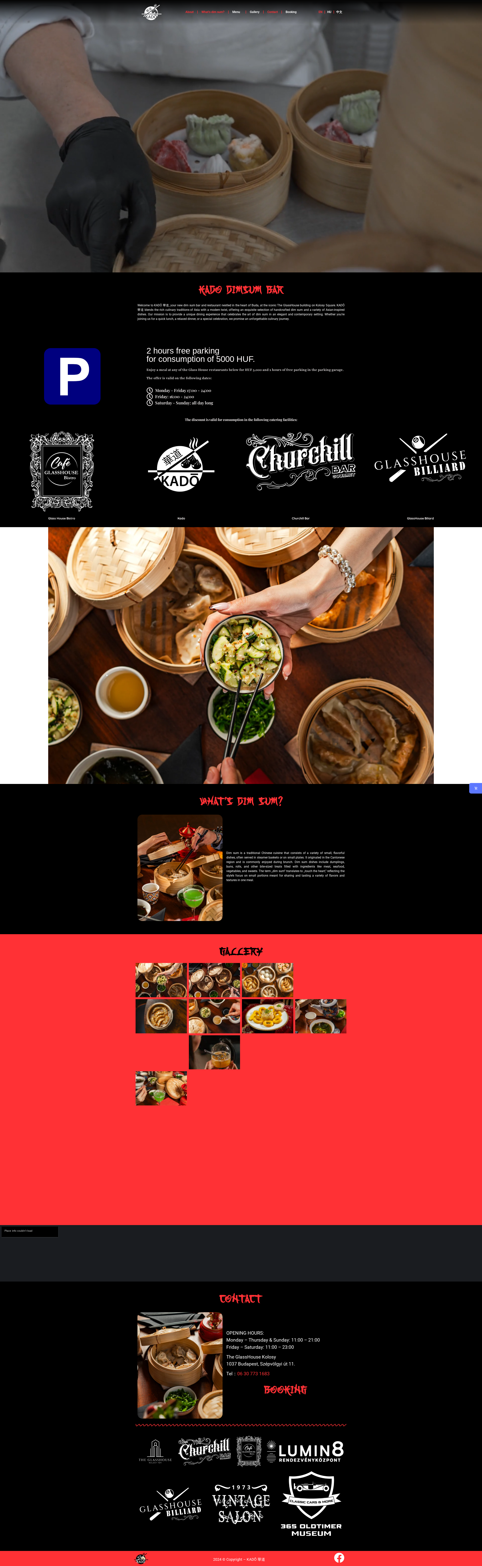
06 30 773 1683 (253, 1373)
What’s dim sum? (212, 12)
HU (329, 12)
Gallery (254, 12)
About (189, 12)
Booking (291, 12)
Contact (272, 12)
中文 (339, 12)
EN (320, 12)
